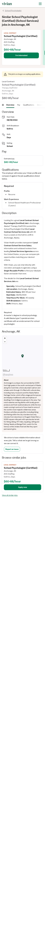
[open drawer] (40, 4)
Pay (18, 105)
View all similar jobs (10, 495)
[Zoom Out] (5, 341)
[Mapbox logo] (8, 374)
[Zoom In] (5, 338)
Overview (10, 105)
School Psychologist (13, 10)
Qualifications (28, 105)
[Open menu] (2, 105)
